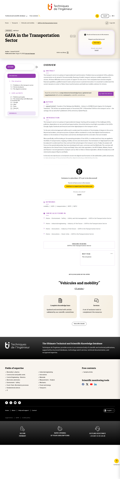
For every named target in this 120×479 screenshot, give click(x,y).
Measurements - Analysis (47, 380)
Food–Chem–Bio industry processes (18, 385)
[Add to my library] (67, 53)
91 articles (79, 289)
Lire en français (30, 53)
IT (7, 390)
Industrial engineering (46, 372)
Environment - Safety (13, 382)
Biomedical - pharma (13, 372)
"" (79, 283)
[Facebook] (83, 384)
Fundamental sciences (13, 388)
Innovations (43, 374)
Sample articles (88, 372)
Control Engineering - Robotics (16, 377)
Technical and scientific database (15, 16)
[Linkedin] (95, 384)
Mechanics (43, 382)
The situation (86, 255)
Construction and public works (16, 374)
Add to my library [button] (61, 52)
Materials (42, 377)
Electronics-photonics (13, 380)
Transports (43, 388)
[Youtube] (91, 384)
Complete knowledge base (60, 305)
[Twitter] (87, 384)
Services (96, 305)
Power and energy (45, 385)
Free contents (34, 16)
